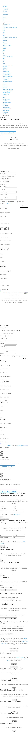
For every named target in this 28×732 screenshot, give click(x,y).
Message (2, 353)
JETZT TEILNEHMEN (7, 467)
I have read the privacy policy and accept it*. (14, 356)
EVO (4, 38)
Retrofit (4, 97)
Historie (4, 84)
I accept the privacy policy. (10, 514)
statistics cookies (20, 657)
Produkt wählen (3, 176)
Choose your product (5, 330)
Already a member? (4, 518)
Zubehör (5, 43)
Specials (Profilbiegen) (8, 56)
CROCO (4, 55)
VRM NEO (5, 40)
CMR (4, 50)
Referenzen (5, 86)
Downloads (5, 112)
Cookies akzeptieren (14, 648)
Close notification (14, 666)
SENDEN (2, 546)
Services (5, 95)
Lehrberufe (5, 14)
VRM (4, 42)
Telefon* (2, 192)
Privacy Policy (21, 445)
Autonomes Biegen (7, 73)
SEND (2, 517)
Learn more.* (17, 514)
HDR (4, 30)
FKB (3, 34)
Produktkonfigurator (7, 78)
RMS (4, 35)
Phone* (1, 346)
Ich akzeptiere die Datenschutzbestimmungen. (12, 542)
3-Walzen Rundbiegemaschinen (10, 27)
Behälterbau (5, 105)
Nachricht (2, 199)
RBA (4, 63)
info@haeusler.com (5, 167)
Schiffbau (5, 68)
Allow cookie (14, 664)
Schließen (14, 678)
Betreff (1, 173)
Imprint (9, 445)
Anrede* (2, 181)
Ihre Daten (2, 178)
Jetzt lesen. (9, 203)
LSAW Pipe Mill (6, 110)
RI (3, 53)
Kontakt (4, 113)
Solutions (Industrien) (8, 65)
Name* (1, 184)
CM (3, 52)
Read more (24, 356)
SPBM (4, 32)
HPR (4, 60)
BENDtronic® (6, 71)
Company (2, 343)
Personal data (3, 333)
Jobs (4, 12)
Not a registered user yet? (11, 589)
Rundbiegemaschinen (8, 76)
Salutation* (2, 335)
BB (3, 61)
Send (2, 560)
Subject (1, 327)
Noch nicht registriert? (12, 618)
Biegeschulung (6, 99)
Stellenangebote (6, 92)
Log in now (3, 589)
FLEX (4, 29)
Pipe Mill (5, 69)
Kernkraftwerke (6, 107)
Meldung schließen (14, 651)
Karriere (5, 87)
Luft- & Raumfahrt (7, 108)
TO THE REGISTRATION (8, 491)
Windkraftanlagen (7, 102)
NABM (4, 47)
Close (14, 688)
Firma (1, 189)
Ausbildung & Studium (8, 91)
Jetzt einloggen (3, 618)
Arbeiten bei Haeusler (8, 89)
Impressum (5, 293)
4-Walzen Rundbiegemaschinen (10, 37)
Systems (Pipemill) (7, 45)
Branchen (5, 100)
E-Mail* (1, 194)
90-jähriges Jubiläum (7, 81)
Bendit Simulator (6, 74)
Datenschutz (21, 293)
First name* (2, 341)
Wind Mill (5, 66)
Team (4, 82)
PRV (3, 58)
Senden (24, 206)
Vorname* (2, 186)
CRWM (4, 48)
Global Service (6, 94)
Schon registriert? (4, 547)
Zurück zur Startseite (7, 133)
